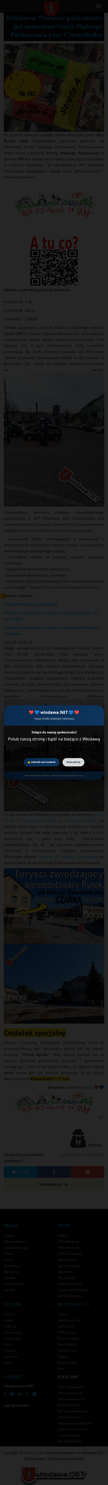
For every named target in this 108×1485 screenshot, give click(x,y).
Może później (73, 762)
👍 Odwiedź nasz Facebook (42, 762)
